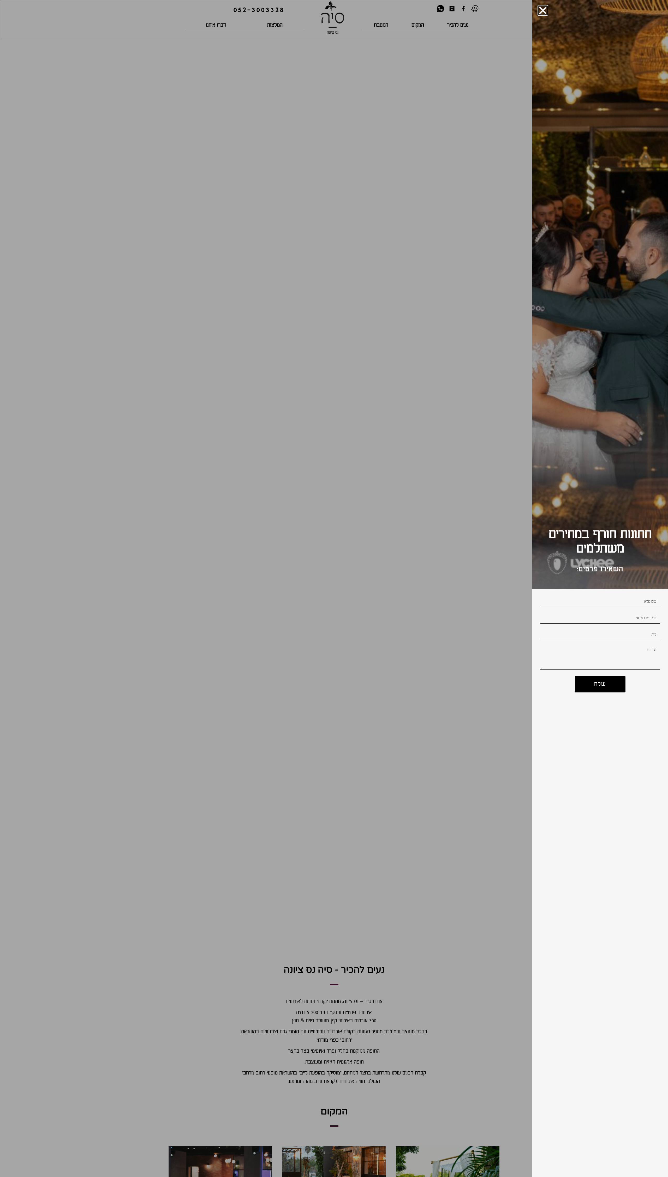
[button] (543, 10)
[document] (334, 588)
